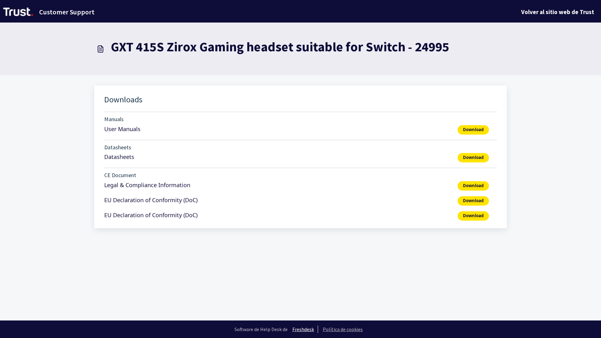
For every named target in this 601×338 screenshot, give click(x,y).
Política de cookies (343, 329)
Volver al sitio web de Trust (557, 12)
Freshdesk (303, 329)
